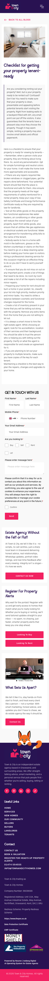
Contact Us (15, 722)
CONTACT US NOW (24, 576)
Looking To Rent (24, 643)
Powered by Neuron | (21, 962)
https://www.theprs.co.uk (15, 918)
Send (11, 516)
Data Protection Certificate (16, 924)
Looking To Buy (24, 634)
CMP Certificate (11, 930)
